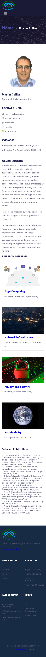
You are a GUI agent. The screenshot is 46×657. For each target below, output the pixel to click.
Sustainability (12, 432)
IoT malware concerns (8, 605)
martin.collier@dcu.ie (15, 114)
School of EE (30, 615)
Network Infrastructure (19, 337)
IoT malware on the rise (11, 612)
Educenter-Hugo (19, 649)
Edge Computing (14, 291)
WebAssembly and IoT (11, 618)
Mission (5, 569)
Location (9, 127)
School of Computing (30, 609)
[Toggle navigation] (5, 13)
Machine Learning (33, 574)
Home (8, 28)
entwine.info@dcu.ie (11, 549)
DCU (27, 604)
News (4, 578)
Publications (10, 131)
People (5, 574)
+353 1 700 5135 (12, 118)
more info (9, 122)
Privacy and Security (17, 387)
